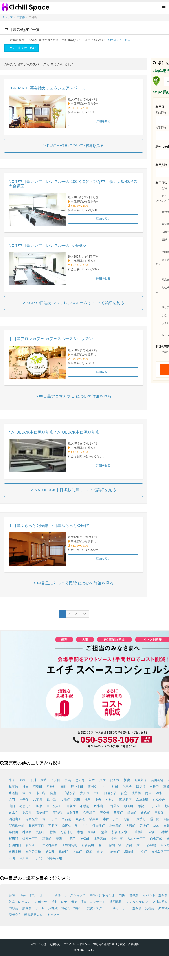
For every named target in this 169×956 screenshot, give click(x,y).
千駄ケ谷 (69, 793)
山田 (12, 806)
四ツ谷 (140, 786)
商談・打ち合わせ (102, 895)
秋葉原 (13, 786)
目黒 (68, 780)
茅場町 (144, 825)
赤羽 (12, 799)
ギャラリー (120, 908)
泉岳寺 (13, 812)
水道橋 (13, 793)
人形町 (130, 825)
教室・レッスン (19, 902)
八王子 (127, 786)
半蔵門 (71, 838)
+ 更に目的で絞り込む (21, 47)
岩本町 (115, 851)
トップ (9, 17)
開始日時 (161, 112)
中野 (97, 793)
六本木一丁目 (136, 838)
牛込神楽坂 (50, 845)
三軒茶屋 (113, 806)
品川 (33, 780)
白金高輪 (156, 838)
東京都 (21, 17)
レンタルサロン (137, 902)
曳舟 (98, 799)
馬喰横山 (130, 851)
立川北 (37, 858)
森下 (102, 845)
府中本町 (77, 786)
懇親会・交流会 (143, 908)
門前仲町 (66, 832)
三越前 (159, 812)
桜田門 (13, 838)
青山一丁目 (50, 819)
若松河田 (32, 845)
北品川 (27, 812)
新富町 (46, 838)
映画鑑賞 (116, 902)
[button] (163, 8)
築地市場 (115, 845)
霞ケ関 (154, 819)
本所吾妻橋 (33, 851)
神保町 (84, 838)
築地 (156, 825)
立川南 (24, 858)
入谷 (85, 825)
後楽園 (94, 819)
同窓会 (13, 908)
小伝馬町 (115, 825)
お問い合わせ (38, 944)
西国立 (92, 786)
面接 (122, 895)
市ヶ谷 (101, 851)
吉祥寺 (154, 786)
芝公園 (50, 851)
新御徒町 (88, 845)
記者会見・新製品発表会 (26, 915)
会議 (164, 188)
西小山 (98, 806)
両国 (148, 793)
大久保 (84, 793)
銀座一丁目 (30, 838)
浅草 (87, 799)
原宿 (102, 780)
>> (84, 613)
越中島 (51, 799)
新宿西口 (15, 845)
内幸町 (77, 851)
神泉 (39, 806)
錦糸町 (160, 793)
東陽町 (92, 832)
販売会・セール (33, 908)
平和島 (57, 812)
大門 (139, 845)
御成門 (63, 851)
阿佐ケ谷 (110, 793)
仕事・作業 (27, 895)
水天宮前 (100, 838)
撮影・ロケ (59, 902)
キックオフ (54, 915)
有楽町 (37, 786)
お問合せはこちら (118, 40)
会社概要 (133, 944)
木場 (80, 832)
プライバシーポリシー (76, 944)
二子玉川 (154, 806)
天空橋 (104, 812)
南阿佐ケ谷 (69, 825)
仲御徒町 (98, 825)
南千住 (24, 799)
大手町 (141, 819)
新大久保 (140, 780)
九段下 (40, 832)
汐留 (129, 845)
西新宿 (53, 825)
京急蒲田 (72, 812)
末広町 (145, 812)
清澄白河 (116, 838)
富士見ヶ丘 (54, 806)
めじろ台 (25, 806)
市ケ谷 (40, 793)
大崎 (43, 780)
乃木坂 (163, 832)
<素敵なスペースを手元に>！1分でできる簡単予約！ (25, 8)
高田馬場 (157, 780)
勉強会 (134, 895)
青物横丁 (42, 812)
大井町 (65, 799)
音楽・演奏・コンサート (88, 902)
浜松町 (51, 786)
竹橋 (53, 832)
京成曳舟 (159, 799)
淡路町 (127, 819)
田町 (63, 786)
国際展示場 (54, 858)
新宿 (127, 780)
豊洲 (59, 838)
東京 (12, 780)
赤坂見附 (32, 819)
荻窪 (124, 793)
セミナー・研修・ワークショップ (62, 895)
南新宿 (71, 806)
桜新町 (128, 806)
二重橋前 (138, 832)
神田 (25, 786)
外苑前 (66, 819)
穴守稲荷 (89, 812)
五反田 (55, 780)
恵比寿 (79, 780)
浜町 (144, 851)
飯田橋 (27, 793)
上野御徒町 (69, 845)
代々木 (114, 780)
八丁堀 (37, 799)
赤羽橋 (151, 845)
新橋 (22, 780)
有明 (12, 858)
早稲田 (13, 832)
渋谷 (92, 780)
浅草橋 (136, 793)
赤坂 (151, 832)
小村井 (110, 799)
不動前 (84, 806)
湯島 (104, 832)
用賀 (141, 806)
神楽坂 (27, 832)
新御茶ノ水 (119, 832)
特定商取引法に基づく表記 (109, 944)
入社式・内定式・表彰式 (65, 908)
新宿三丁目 (36, 825)
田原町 (118, 812)
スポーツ (41, 902)
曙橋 (89, 851)
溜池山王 (15, 819)
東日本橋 (15, 851)
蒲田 (77, 799)
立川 (104, 786)
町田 (115, 786)
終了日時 (161, 127)
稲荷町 (131, 812)
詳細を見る (103, 121)
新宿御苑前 (16, 825)
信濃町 (54, 793)
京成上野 (142, 799)
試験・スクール (97, 908)
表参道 (80, 819)
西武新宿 (125, 799)
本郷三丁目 (110, 819)
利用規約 (55, 944)
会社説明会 (160, 902)
